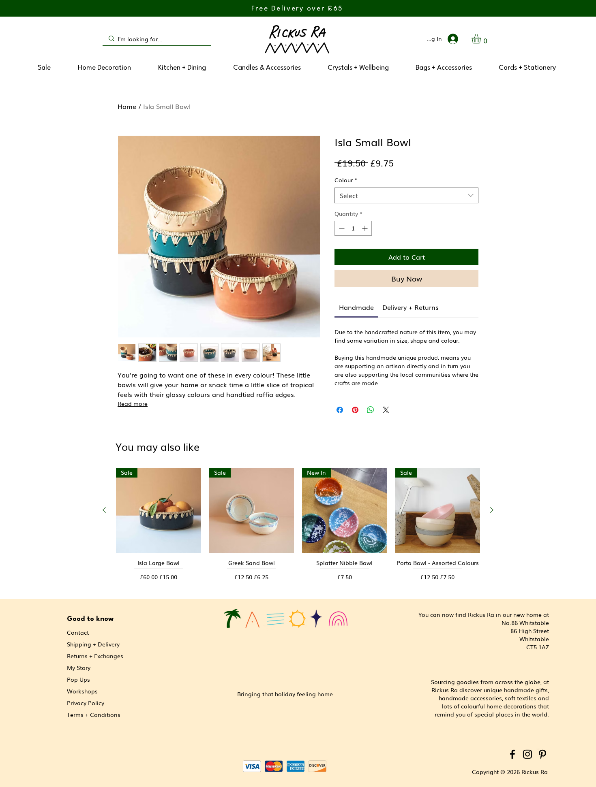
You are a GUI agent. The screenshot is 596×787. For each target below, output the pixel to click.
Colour (346, 180)
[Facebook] (512, 754)
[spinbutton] (353, 228)
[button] (482, 38)
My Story (78, 667)
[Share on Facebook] (340, 410)
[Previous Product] (104, 510)
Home (127, 106)
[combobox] (406, 195)
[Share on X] (386, 410)
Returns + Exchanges (95, 656)
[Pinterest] (542, 754)
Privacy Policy (85, 703)
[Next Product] (492, 510)
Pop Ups (78, 679)
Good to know (90, 619)
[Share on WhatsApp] (370, 410)
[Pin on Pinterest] (355, 410)
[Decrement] (341, 228)
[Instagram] (527, 754)
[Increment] (365, 228)
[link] (356, 307)
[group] (298, 527)
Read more (133, 403)
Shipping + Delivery (93, 644)
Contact (78, 632)
